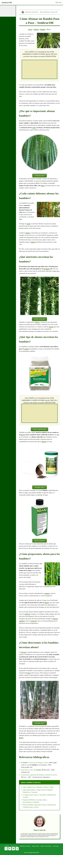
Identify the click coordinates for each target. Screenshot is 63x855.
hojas (43, 185)
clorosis (23, 652)
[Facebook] (6, 848)
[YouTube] (17, 848)
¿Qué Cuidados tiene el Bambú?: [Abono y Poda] (38, 787)
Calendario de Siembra (24, 846)
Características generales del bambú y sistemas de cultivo (39, 775)
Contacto (7, 846)
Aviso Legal (55, 846)
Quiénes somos (14, 846)
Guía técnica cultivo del (31, 770)
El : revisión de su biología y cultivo (34, 762)
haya (29, 673)
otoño (28, 223)
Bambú (42, 29)
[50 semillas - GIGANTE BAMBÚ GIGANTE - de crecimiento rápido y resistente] (39, 700)
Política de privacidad (46, 846)
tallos (34, 127)
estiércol (27, 614)
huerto (23, 434)
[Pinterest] (13, 848)
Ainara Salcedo (39, 830)
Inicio (30, 29)
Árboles (36, 29)
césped (26, 349)
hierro (37, 322)
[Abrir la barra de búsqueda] (56, 2)
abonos (51, 327)
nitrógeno (46, 269)
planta (28, 233)
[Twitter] (9, 848)
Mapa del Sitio (35, 846)
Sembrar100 (7, 2)
